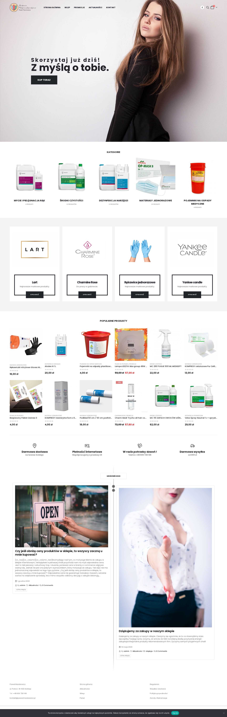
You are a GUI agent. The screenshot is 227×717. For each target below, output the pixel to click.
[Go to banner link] (35, 264)
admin (22, 585)
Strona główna (52, 7)
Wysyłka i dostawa (158, 689)
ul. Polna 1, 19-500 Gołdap (20, 689)
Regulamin (154, 684)
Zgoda (175, 713)
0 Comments (47, 585)
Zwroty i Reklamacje (159, 698)
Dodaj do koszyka (37, 332)
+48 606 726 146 (20, 693)
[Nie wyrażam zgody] (223, 713)
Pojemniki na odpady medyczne (91, 364)
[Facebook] (202, 7)
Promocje (79, 7)
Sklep (67, 7)
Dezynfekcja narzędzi (52, 364)
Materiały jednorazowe (193, 364)
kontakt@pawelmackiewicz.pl (23, 698)
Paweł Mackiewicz (17, 684)
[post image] (61, 516)
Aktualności (95, 7)
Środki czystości (156, 364)
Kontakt (110, 7)
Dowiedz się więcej (143, 384)
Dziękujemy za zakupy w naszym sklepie (146, 631)
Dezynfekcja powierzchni (194, 416)
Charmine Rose (120, 416)
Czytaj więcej (21, 590)
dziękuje (149, 651)
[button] (207, 7)
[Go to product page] (26, 345)
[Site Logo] (23, 7)
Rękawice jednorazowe (18, 365)
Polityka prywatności (158, 693)
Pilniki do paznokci (121, 364)
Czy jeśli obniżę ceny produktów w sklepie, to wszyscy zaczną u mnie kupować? (58, 552)
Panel (82, 698)
